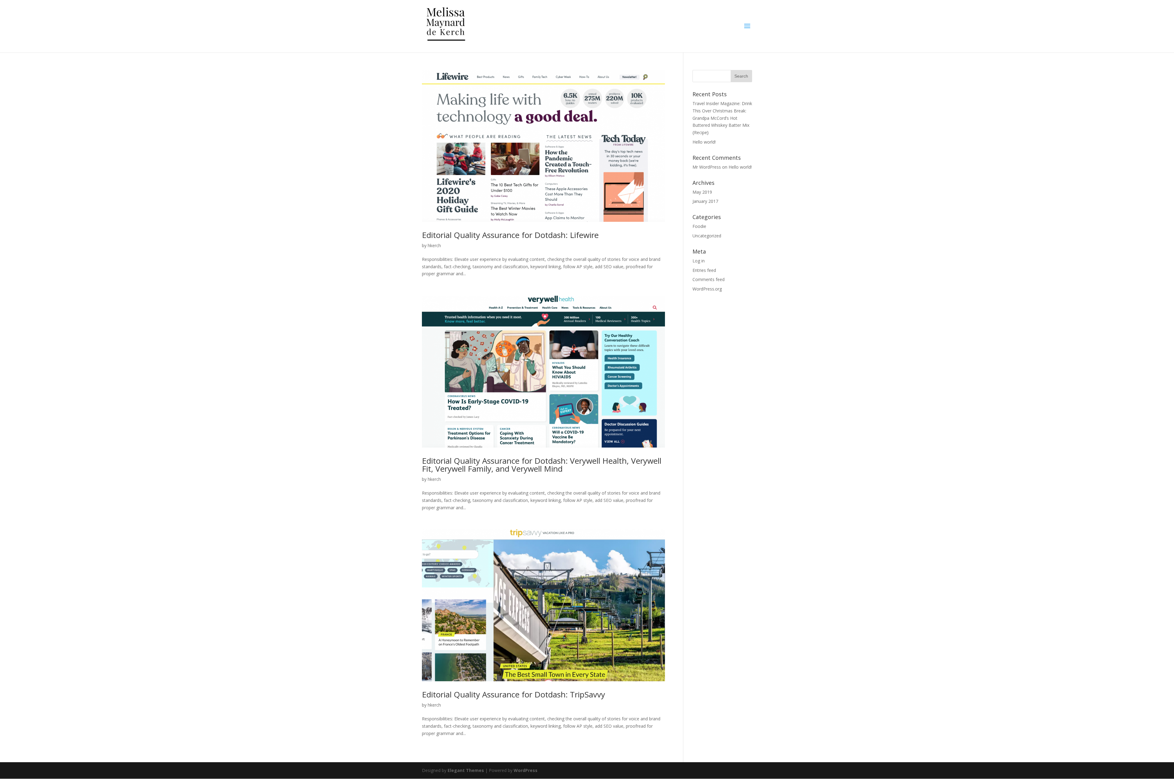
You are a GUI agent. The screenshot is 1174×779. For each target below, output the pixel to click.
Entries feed (704, 270)
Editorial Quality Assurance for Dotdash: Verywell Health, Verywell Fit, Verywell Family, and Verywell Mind (541, 464)
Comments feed (708, 279)
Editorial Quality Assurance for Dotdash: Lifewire (510, 234)
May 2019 (702, 192)
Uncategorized (706, 236)
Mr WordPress (706, 167)
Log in (698, 261)
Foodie (699, 226)
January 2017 (705, 201)
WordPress (525, 770)
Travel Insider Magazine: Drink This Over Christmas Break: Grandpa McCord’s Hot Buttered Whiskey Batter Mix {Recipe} (722, 118)
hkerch (434, 245)
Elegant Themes (466, 770)
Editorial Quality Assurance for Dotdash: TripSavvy (513, 694)
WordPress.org (707, 289)
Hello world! (704, 142)
